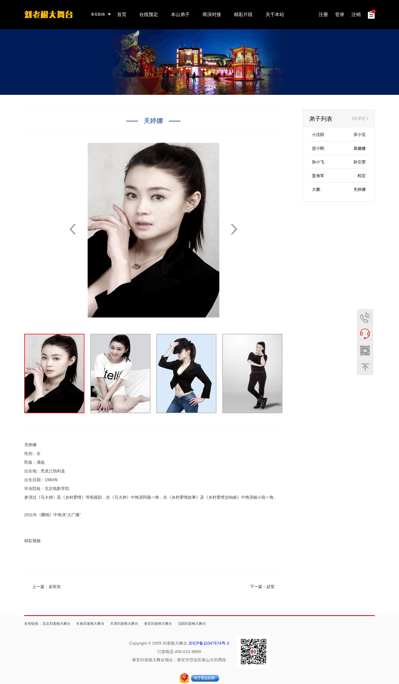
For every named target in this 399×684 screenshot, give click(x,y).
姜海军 (318, 175)
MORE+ (360, 118)
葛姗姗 (359, 148)
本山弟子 (180, 14)
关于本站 (275, 14)
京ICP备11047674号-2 (208, 643)
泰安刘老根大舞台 (158, 624)
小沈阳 (318, 134)
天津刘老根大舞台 (124, 624)
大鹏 (316, 189)
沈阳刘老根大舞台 (192, 624)
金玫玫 (54, 586)
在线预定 (148, 14)
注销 (356, 14)
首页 (121, 14)
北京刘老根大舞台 (56, 624)
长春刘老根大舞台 (90, 624)
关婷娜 (359, 189)
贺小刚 (318, 148)
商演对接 (211, 14)
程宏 (362, 175)
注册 (323, 14)
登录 (339, 14)
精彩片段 (243, 14)
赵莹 (270, 586)
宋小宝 (359, 134)
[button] (234, 229)
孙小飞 (318, 162)
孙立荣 (359, 162)
